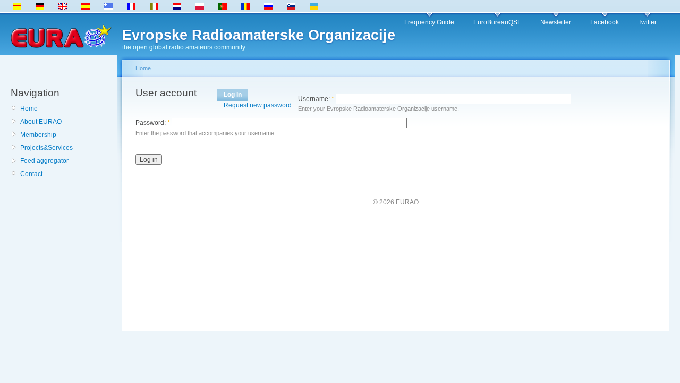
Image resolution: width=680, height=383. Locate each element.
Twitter (647, 22)
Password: (152, 123)
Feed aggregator (44, 160)
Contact (31, 174)
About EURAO (41, 122)
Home (29, 108)
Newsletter (555, 22)
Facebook (604, 22)
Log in (233, 94)
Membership (38, 134)
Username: (316, 99)
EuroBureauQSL (497, 22)
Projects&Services (46, 148)
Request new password (258, 105)
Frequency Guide (429, 22)
